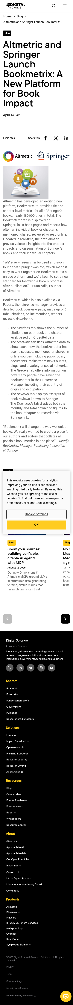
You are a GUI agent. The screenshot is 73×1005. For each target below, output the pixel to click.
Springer (53, 211)
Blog (20, 16)
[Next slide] (65, 619)
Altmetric (9, 201)
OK (36, 525)
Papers (8, 305)
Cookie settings (36, 514)
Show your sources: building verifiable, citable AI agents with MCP (23, 556)
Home (7, 16)
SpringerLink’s (13, 225)
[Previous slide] (7, 619)
